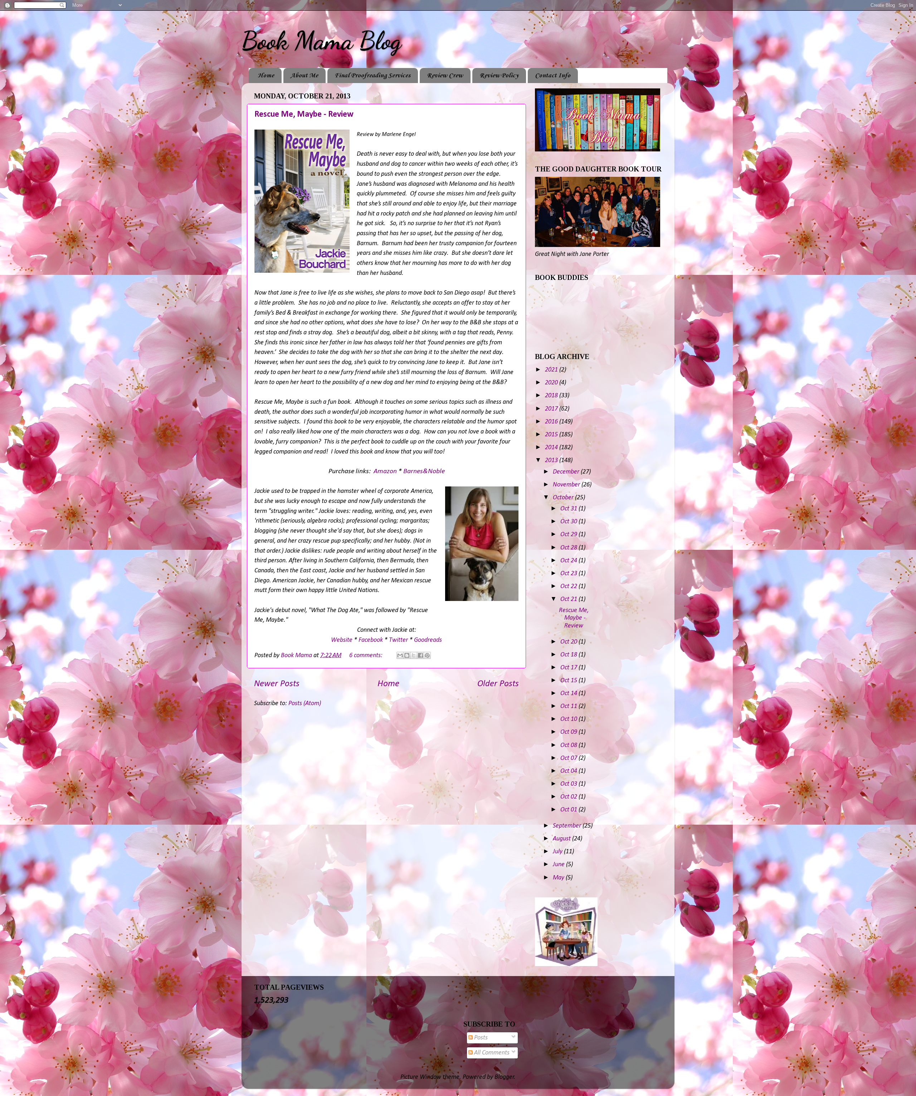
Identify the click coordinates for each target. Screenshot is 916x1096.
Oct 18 (569, 654)
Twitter (398, 640)
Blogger (504, 1077)
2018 (552, 395)
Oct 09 (569, 732)
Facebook (371, 640)
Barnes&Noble (424, 471)
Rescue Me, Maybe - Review (304, 114)
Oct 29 (569, 534)
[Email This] (400, 655)
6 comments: (366, 655)
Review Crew (445, 75)
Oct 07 (569, 758)
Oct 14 (569, 693)
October (564, 497)
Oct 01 (569, 809)
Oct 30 (569, 521)
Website (341, 640)
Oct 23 (569, 573)
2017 (552, 409)
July (558, 851)
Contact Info (552, 75)
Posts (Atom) (304, 703)
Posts (480, 1037)
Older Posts (498, 683)
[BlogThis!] (406, 655)
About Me (304, 75)
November (567, 484)
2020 (552, 382)
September (568, 826)
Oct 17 (569, 667)
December (567, 472)
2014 (552, 447)
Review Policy (498, 75)
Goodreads (428, 640)
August (562, 838)
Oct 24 (569, 560)
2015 (552, 434)
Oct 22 (569, 586)
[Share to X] (413, 655)
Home (266, 75)
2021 (552, 370)
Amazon (385, 471)
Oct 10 (569, 719)
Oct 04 (569, 771)
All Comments (491, 1052)
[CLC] (566, 964)
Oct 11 (569, 706)
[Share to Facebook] (420, 655)
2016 (552, 421)
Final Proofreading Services (372, 75)
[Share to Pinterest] (427, 655)
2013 (552, 460)
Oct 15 (569, 680)
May (559, 877)
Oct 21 (569, 599)
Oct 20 (569, 642)
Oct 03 (569, 784)
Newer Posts (276, 683)
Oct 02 (569, 797)
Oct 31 (569, 508)
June (559, 864)
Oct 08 (569, 745)
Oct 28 (569, 547)
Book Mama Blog (321, 41)
